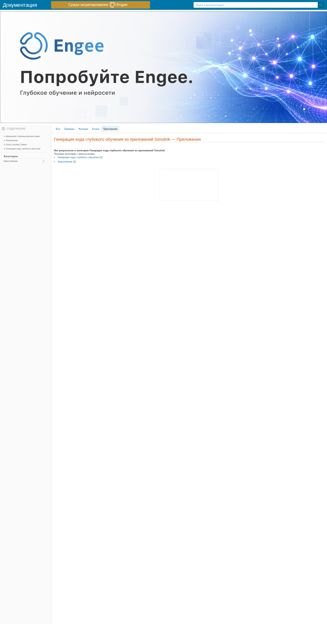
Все (58, 129)
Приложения (110, 129)
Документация (20, 5)
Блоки (95, 129)
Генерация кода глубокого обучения (78, 157)
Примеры (69, 129)
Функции (83, 129)
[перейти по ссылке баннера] (100, 5)
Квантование (24, 161)
